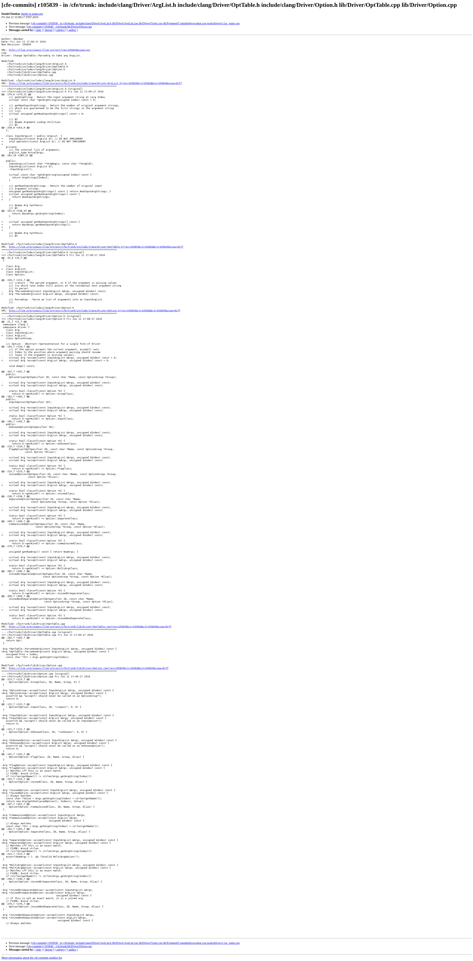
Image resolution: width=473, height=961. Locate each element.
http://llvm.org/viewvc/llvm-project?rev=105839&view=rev (49, 50)
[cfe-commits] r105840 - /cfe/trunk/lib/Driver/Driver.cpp (59, 26)
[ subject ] (60, 30)
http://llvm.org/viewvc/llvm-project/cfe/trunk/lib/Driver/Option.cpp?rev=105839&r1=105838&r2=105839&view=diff (89, 668)
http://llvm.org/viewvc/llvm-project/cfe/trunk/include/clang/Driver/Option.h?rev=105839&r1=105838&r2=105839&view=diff (94, 310)
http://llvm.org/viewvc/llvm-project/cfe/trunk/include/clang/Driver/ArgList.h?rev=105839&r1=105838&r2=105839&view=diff (95, 83)
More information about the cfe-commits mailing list (31, 957)
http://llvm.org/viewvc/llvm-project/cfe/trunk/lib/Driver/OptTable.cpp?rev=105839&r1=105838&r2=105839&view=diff (90, 626)
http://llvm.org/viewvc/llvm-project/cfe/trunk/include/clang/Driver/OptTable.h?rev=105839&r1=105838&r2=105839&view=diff (96, 246)
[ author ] (72, 30)
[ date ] (39, 30)
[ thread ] (48, 30)
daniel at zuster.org (32, 13)
